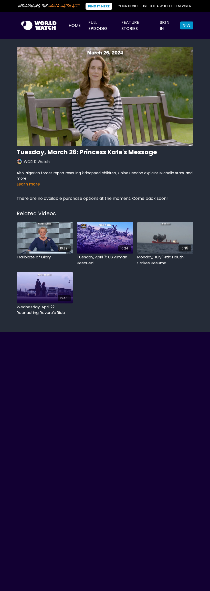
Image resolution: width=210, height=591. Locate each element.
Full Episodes (98, 25)
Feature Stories (130, 25)
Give (187, 25)
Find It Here (99, 6)
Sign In (164, 25)
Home (75, 25)
